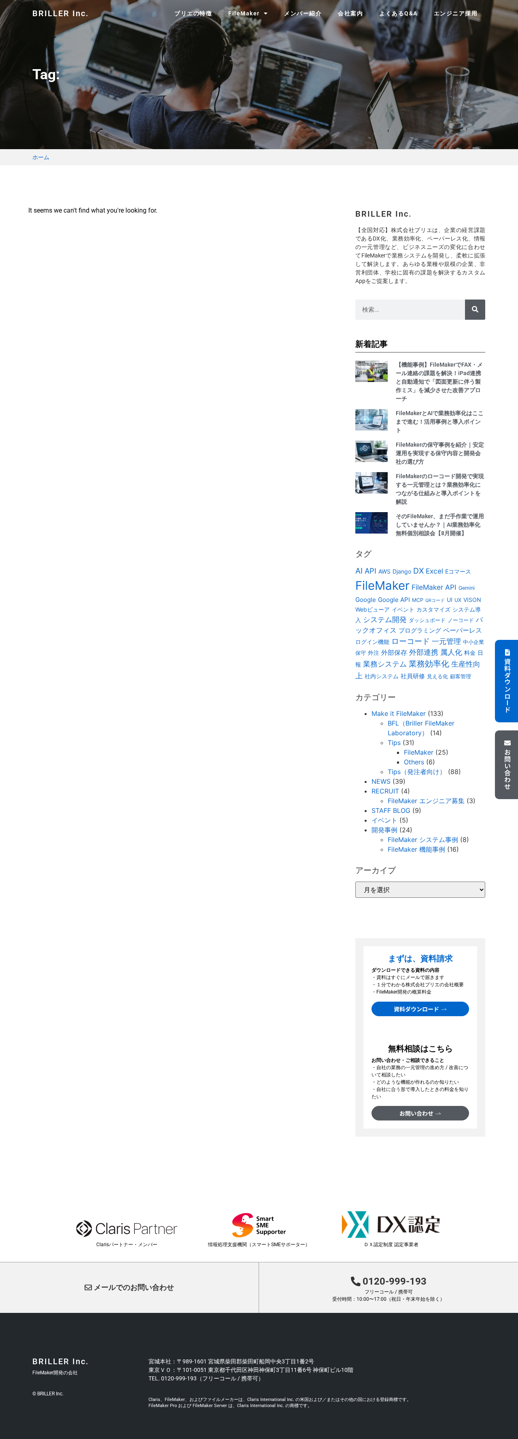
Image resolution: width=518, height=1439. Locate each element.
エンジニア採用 (456, 13)
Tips (394, 742)
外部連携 (423, 652)
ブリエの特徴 (193, 13)
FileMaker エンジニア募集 (426, 801)
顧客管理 (460, 676)
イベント (403, 609)
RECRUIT (385, 791)
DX (418, 571)
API (370, 570)
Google (365, 599)
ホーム (40, 157)
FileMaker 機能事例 (416, 849)
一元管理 (446, 641)
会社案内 (350, 13)
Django (402, 571)
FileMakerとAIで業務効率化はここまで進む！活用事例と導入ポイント (440, 421)
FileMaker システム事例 (423, 840)
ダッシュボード (427, 620)
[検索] (475, 310)
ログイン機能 (372, 641)
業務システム (385, 663)
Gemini (467, 588)
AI (359, 571)
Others (414, 762)
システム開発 (385, 619)
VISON (472, 599)
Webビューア (372, 609)
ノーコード (461, 620)
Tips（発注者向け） (417, 772)
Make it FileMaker (399, 713)
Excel (434, 571)
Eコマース (458, 571)
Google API (394, 599)
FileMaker (382, 585)
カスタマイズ (433, 609)
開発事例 (384, 830)
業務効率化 (429, 664)
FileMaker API (434, 587)
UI (449, 599)
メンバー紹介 (303, 13)
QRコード (435, 600)
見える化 (437, 676)
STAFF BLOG (391, 810)
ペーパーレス (462, 630)
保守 (360, 653)
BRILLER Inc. (60, 13)
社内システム (382, 676)
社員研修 (413, 676)
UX (457, 600)
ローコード (410, 641)
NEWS (381, 781)
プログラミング (420, 630)
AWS (384, 571)
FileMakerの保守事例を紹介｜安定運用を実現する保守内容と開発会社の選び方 (440, 453)
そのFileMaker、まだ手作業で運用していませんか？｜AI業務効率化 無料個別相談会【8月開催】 (440, 524)
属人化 (451, 652)
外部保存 (394, 652)
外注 (373, 652)
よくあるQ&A (398, 13)
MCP (417, 600)
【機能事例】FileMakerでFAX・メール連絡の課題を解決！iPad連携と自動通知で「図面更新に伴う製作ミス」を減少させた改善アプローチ (439, 381)
